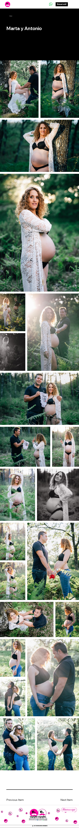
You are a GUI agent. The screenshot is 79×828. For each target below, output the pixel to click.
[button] (61, 800)
